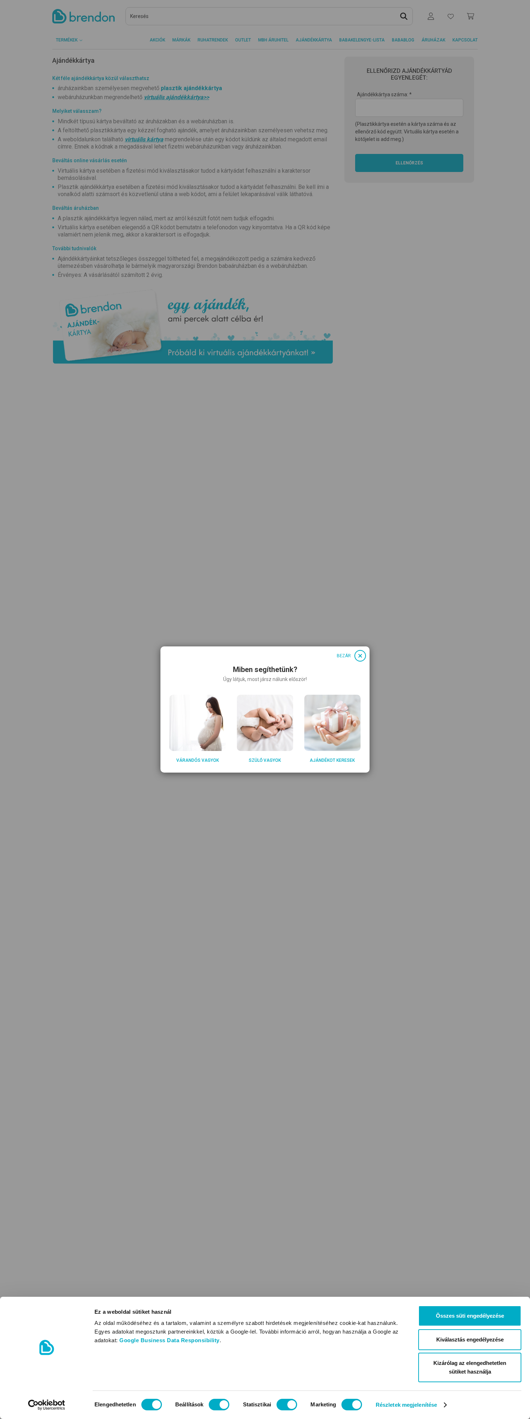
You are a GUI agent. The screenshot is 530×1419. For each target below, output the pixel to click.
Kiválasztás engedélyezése (470, 1339)
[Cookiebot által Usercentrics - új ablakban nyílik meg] (46, 1405)
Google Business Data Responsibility (169, 1340)
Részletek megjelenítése (406, 1405)
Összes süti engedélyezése (470, 1316)
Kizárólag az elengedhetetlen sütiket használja (469, 1367)
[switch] (219, 1404)
